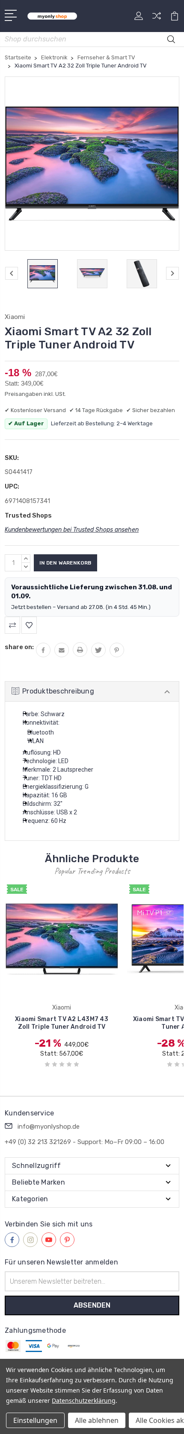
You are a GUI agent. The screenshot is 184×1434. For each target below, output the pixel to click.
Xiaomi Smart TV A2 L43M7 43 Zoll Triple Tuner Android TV (61, 1023)
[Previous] (11, 273)
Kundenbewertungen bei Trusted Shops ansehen (72, 529)
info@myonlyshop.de (49, 1126)
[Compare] (156, 18)
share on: (19, 647)
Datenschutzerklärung (84, 1400)
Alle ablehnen (97, 1420)
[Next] (172, 273)
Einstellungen (35, 1420)
